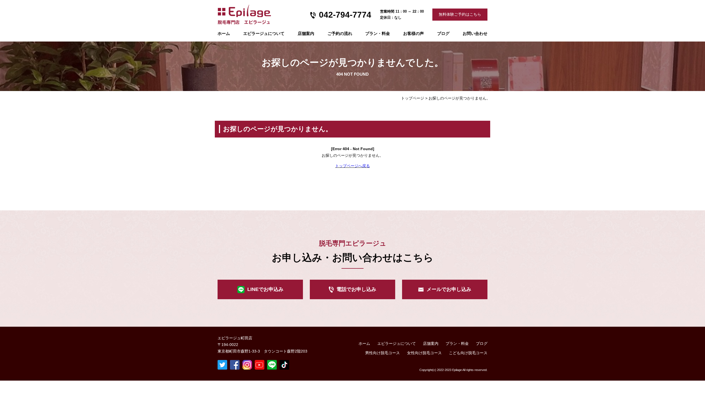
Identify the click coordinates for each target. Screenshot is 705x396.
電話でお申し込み (356, 289)
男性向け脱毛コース (382, 353)
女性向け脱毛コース (424, 353)
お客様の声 (413, 33)
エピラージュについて (263, 33)
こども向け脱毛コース (468, 353)
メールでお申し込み (449, 289)
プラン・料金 (457, 343)
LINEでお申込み (265, 289)
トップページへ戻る (352, 166)
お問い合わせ (475, 33)
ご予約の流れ (339, 33)
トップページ (412, 98)
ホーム (224, 33)
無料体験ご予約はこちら (460, 14)
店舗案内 (306, 33)
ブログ (443, 33)
